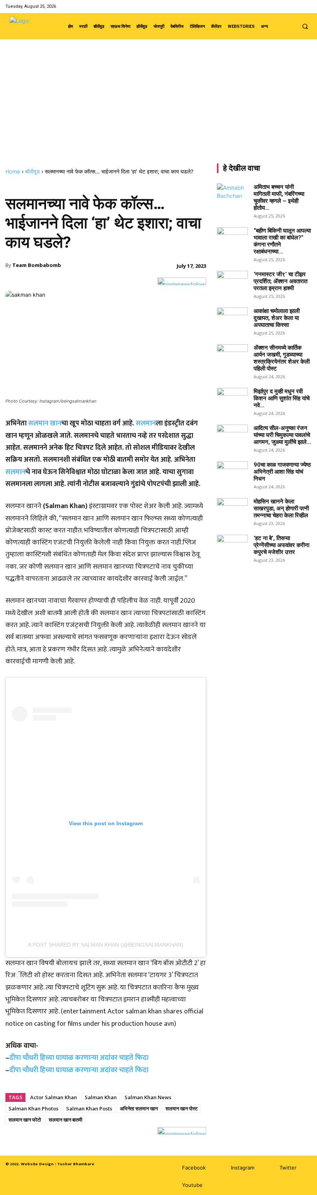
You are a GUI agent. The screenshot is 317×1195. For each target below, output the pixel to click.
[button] (305, 26)
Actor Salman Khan (53, 1097)
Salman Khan (101, 1097)
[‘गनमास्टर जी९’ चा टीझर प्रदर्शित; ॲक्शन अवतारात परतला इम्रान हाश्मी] (232, 281)
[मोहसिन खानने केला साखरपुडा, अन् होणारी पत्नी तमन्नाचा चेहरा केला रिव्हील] (232, 509)
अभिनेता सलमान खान (139, 1108)
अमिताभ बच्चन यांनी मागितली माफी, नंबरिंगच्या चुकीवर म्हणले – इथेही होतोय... (279, 197)
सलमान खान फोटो (25, 1119)
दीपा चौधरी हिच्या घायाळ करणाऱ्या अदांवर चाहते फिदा (78, 1058)
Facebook (194, 1167)
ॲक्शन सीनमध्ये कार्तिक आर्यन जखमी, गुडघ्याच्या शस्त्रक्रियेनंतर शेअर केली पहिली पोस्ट (282, 358)
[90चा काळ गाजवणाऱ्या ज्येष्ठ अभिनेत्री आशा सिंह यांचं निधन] (232, 472)
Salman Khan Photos (33, 1108)
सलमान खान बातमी (65, 1119)
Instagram (242, 1167)
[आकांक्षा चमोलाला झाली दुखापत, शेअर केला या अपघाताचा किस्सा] (232, 318)
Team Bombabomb (36, 265)
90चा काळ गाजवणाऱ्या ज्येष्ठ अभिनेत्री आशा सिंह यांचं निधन (282, 471)
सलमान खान (44, 423)
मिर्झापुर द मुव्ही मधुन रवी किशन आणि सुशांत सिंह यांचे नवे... (282, 398)
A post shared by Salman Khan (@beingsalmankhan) (105, 945)
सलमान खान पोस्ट (181, 1108)
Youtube (192, 1185)
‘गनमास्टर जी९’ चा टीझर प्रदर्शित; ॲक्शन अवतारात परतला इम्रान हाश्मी (280, 281)
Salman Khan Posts (89, 1108)
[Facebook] (277, 6)
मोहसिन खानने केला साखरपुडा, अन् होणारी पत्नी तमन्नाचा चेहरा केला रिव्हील (281, 508)
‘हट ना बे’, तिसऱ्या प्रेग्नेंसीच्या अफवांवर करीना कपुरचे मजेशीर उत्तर (281, 545)
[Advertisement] (158, 110)
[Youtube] (307, 6)
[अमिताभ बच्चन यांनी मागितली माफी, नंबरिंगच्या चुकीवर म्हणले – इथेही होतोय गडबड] (232, 194)
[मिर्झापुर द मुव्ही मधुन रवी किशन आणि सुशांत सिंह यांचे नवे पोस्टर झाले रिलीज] (232, 399)
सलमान (146, 423)
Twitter (288, 1167)
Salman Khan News (147, 1097)
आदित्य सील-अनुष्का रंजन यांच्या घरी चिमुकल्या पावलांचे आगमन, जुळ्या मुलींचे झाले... (282, 435)
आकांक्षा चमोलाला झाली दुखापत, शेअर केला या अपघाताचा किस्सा (277, 318)
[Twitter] (297, 6)
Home (12, 171)
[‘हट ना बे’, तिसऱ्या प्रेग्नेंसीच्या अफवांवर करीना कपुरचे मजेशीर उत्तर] (232, 545)
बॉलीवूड (32, 171)
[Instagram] (287, 6)
